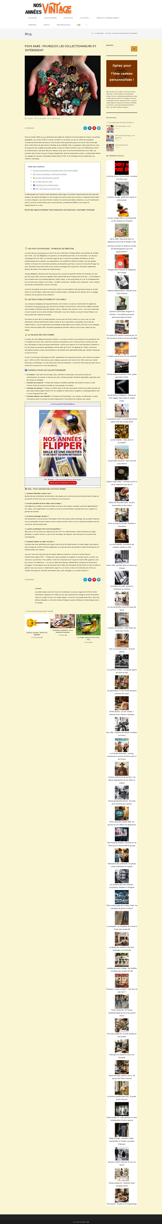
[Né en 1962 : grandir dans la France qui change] (122, 557)
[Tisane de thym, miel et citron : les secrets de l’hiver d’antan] (122, 1067)
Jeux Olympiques (40, 253)
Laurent (30, 118)
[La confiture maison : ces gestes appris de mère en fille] (122, 661)
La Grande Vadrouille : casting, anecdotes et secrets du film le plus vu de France (121, 756)
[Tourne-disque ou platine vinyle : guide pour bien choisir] (122, 366)
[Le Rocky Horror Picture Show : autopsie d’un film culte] (122, 168)
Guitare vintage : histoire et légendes (37, 634)
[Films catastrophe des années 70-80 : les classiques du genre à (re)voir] (122, 897)
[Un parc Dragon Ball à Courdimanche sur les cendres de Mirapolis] (122, 210)
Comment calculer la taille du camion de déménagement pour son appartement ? (121, 249)
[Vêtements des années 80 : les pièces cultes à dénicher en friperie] (122, 855)
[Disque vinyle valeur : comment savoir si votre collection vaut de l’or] (122, 473)
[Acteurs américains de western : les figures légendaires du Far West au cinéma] (122, 769)
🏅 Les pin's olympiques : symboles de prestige (49, 174)
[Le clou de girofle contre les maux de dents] (122, 599)
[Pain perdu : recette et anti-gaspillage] (122, 1195)
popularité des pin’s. (42, 306)
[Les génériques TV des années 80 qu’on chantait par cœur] (122, 682)
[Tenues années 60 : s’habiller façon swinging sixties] (122, 1175)
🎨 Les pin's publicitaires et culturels (46, 178)
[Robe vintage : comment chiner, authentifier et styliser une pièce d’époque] (122, 1130)
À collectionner (55, 118)
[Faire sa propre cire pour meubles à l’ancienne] (122, 515)
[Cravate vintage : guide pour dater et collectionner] (122, 189)
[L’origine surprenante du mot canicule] (122, 348)
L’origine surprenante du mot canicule (121, 356)
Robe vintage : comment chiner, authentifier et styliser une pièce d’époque (121, 1141)
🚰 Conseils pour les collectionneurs (45, 185)
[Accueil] (92, 33)
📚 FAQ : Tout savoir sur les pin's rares (46, 189)
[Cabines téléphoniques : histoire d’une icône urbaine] (122, 282)
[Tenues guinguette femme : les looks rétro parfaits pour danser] (122, 793)
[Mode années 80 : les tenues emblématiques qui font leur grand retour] (122, 1002)
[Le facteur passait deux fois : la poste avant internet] (122, 1088)
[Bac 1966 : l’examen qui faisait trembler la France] (122, 724)
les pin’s (44, 137)
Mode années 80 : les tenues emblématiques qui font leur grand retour (121, 1013)
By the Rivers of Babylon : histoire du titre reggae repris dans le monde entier (122, 398)
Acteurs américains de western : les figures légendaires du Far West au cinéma (121, 780)
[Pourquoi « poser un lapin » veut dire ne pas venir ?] (122, 981)
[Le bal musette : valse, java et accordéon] (122, 431)
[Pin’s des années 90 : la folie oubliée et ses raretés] (122, 1025)
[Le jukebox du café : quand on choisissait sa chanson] (122, 578)
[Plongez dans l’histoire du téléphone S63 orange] (122, 261)
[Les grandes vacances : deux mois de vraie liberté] (122, 452)
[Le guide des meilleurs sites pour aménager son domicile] (122, 939)
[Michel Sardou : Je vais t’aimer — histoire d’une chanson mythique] (122, 703)
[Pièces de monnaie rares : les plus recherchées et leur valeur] (122, 494)
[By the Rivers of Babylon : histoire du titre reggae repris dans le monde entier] (122, 387)
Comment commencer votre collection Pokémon (63, 631)
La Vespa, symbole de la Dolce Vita (88, 638)
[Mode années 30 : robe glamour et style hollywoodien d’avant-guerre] (122, 1109)
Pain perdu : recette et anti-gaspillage (122, 1204)
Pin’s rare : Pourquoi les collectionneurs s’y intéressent (121, 33)
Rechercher (109, 45)
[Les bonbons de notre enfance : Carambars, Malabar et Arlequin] (122, 876)
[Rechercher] (134, 48)
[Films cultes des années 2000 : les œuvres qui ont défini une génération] (122, 813)
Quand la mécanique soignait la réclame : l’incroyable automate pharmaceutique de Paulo (121, 314)
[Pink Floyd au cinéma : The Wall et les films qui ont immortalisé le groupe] (122, 834)
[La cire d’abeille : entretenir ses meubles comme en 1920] (122, 536)
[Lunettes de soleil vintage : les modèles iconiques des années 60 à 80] (122, 960)
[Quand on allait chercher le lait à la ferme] (122, 1154)
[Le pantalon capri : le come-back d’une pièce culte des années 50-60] (122, 411)
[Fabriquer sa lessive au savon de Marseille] (122, 1046)
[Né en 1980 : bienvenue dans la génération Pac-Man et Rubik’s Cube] (122, 231)
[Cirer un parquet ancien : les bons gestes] (122, 640)
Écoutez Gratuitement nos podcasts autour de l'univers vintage (55, 170)
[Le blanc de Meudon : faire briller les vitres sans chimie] (122, 619)
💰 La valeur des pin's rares (42, 181)
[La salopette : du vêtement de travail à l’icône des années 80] (122, 918)
